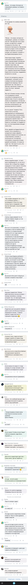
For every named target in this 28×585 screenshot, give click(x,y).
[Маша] (2, 397)
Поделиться (25, 11)
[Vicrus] (2, 558)
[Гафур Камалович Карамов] (2, 443)
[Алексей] (2, 569)
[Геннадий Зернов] (2, 384)
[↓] (22, 11)
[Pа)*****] (2, 3)
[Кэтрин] (2, 546)
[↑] (19, 11)
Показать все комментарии (14, 212)
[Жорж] (2, 430)
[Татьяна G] (2, 477)
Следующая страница (14, 579)
